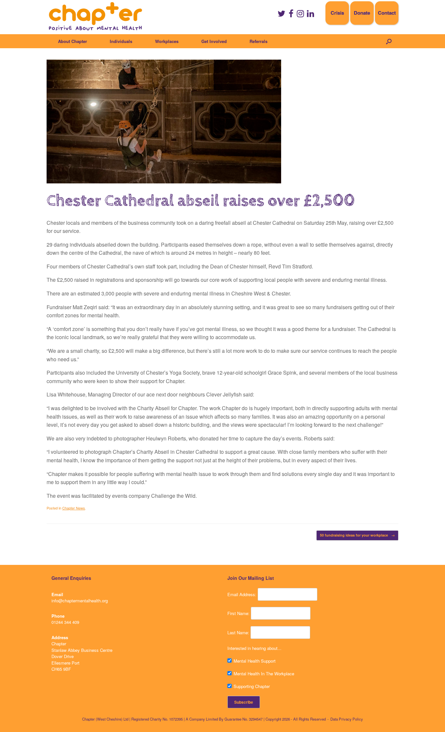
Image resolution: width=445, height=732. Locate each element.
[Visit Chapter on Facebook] (291, 15)
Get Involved (214, 41)
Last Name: (238, 632)
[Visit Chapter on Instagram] (300, 15)
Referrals (258, 41)
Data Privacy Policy (346, 719)
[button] (388, 41)
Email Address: (241, 594)
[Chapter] (95, 16)
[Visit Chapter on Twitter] (281, 15)
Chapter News (73, 507)
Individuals (121, 41)
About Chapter (72, 41)
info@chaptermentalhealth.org (79, 600)
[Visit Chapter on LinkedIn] (310, 15)
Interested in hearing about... (254, 648)
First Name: (238, 613)
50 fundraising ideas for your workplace (357, 535)
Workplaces (167, 41)
